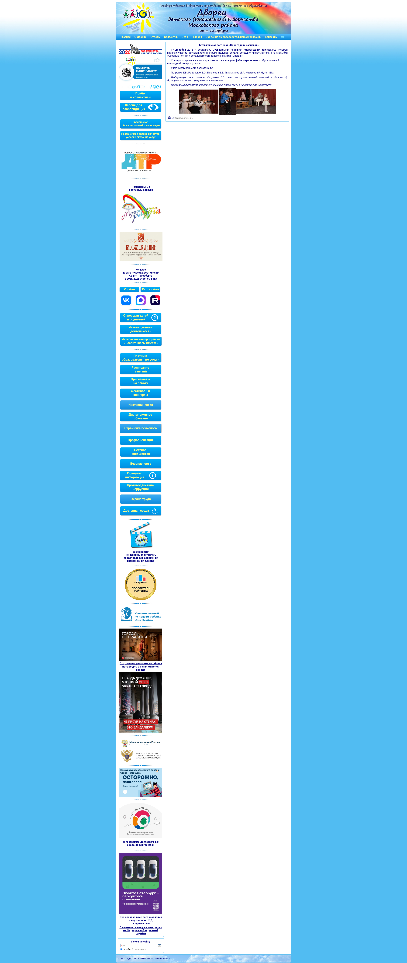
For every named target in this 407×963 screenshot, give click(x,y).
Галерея (197, 36)
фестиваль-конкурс (140, 189)
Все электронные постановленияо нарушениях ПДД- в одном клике (141, 920)
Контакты (271, 36)
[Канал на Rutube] (155, 304)
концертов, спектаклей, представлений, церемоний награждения (141, 557)
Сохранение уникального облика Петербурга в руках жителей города (141, 666)
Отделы (155, 36)
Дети (184, 36)
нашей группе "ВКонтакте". (256, 84)
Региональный (141, 186)
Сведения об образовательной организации (233, 36)
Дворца (149, 560)
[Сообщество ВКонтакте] (126, 304)
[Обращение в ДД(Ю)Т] (282, 37)
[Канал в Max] (140, 304)
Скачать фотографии (183, 118)
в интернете (140, 949)
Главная (126, 36)
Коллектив (171, 36)
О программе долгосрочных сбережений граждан (141, 843)
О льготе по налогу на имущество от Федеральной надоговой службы (141, 930)
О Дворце (140, 36)
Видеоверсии (140, 551)
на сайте (127, 949)
